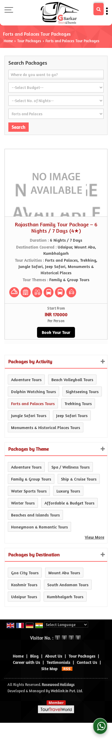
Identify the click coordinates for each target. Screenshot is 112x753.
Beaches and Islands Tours (35, 514)
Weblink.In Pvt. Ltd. (67, 691)
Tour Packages (29, 41)
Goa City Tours (25, 572)
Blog (34, 655)
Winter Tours (23, 502)
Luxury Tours (68, 490)
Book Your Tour (56, 332)
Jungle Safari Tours (28, 415)
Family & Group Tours (31, 478)
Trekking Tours (78, 403)
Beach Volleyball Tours (72, 379)
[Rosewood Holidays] (59, 12)
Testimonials (58, 662)
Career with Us (26, 662)
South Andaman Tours (67, 584)
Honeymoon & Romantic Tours (39, 526)
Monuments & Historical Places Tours (45, 427)
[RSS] (67, 668)
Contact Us (87, 662)
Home (8, 41)
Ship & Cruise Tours (78, 478)
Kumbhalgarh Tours (65, 596)
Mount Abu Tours (64, 572)
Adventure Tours (26, 379)
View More (94, 537)
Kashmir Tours (24, 584)
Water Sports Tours (29, 490)
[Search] (98, 9)
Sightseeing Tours (82, 391)
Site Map (49, 668)
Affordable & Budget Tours (69, 502)
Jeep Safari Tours (72, 415)
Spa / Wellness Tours (70, 466)
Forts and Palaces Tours (33, 403)
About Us (53, 655)
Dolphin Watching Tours (33, 391)
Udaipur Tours (24, 596)
